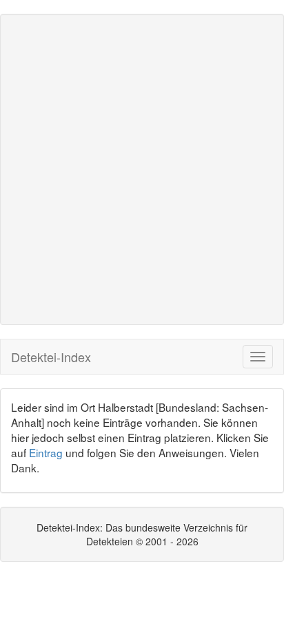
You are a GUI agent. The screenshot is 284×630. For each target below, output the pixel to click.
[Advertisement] (142, 169)
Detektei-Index (51, 357)
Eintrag (46, 452)
